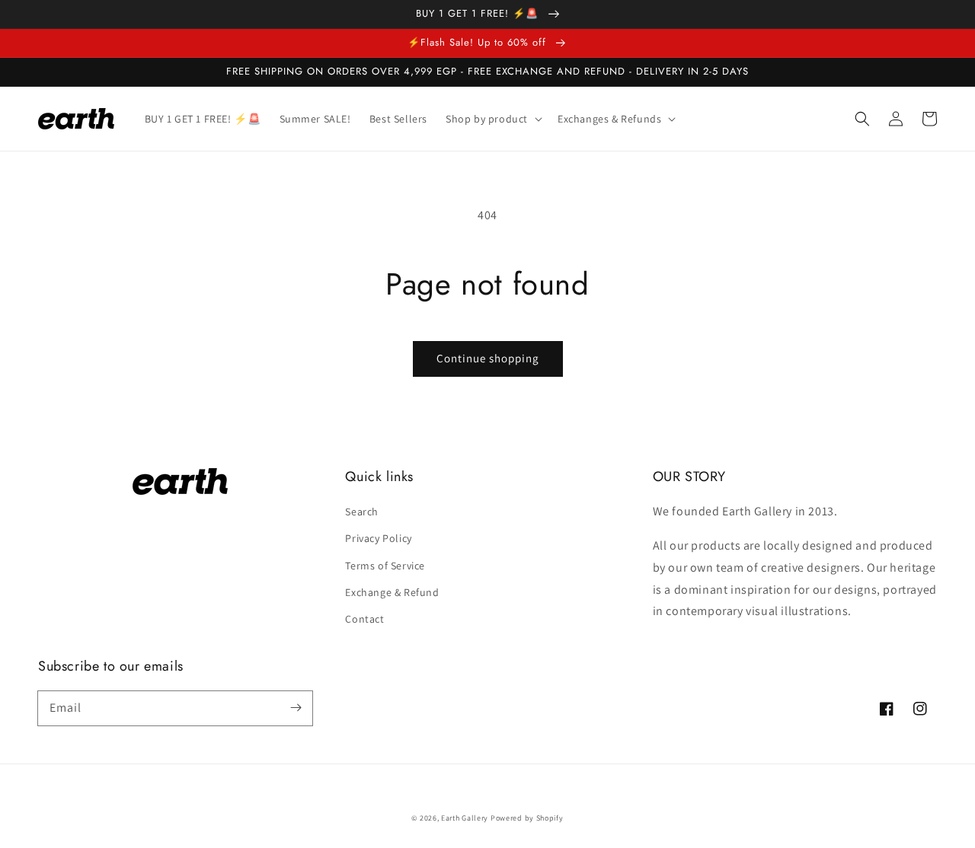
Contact (364, 619)
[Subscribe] (295, 708)
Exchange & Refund (392, 592)
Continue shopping (487, 358)
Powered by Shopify (527, 818)
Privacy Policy (378, 538)
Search (362, 511)
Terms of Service (385, 565)
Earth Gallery (464, 818)
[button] (862, 118)
